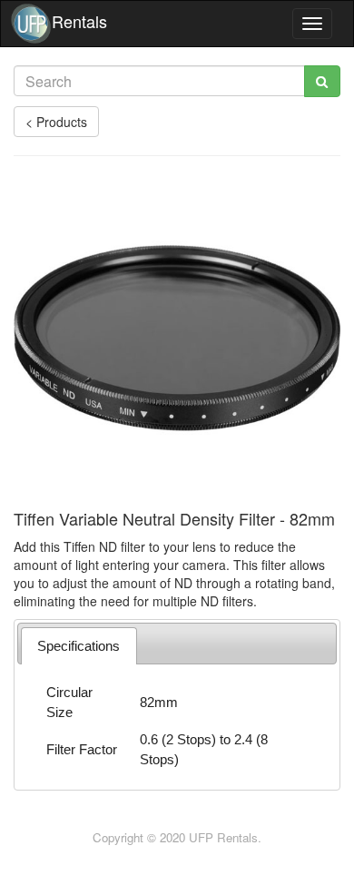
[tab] (79, 645)
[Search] (322, 81)
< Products (56, 122)
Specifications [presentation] (78, 646)
